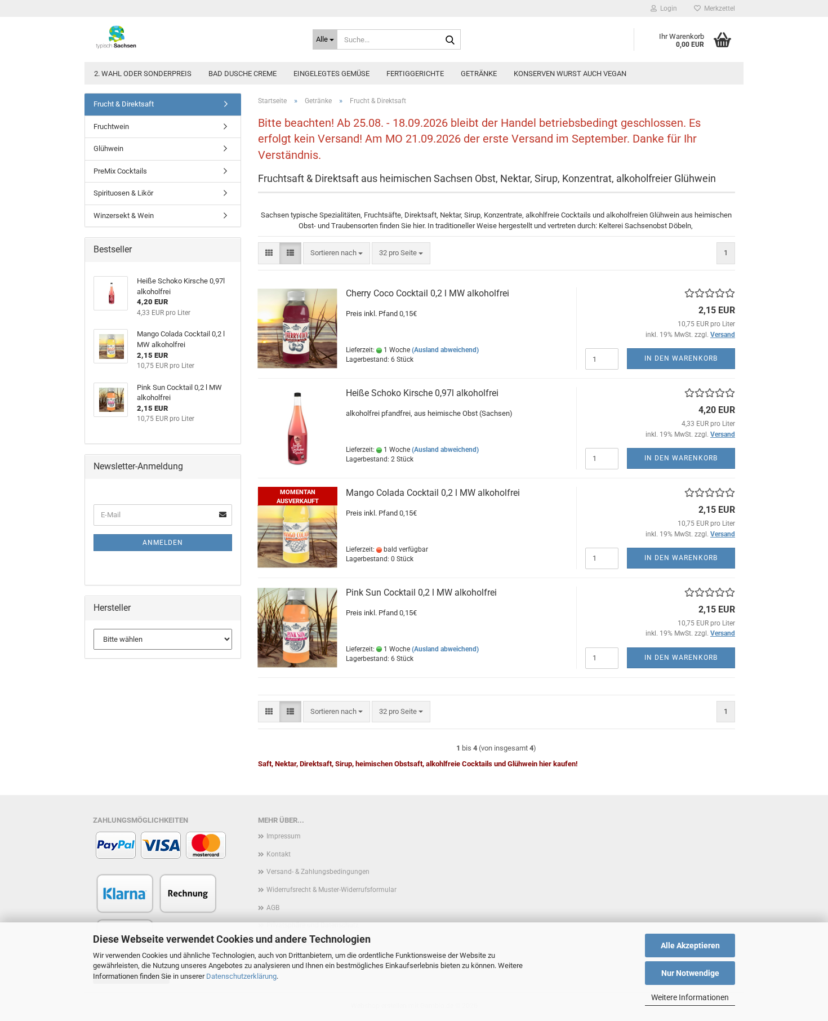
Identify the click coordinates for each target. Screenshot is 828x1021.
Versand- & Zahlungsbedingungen (318, 872)
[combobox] (336, 253)
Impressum (283, 836)
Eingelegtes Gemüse (331, 73)
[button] (269, 253)
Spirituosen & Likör (123, 193)
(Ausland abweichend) (445, 350)
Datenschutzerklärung (241, 976)
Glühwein (108, 148)
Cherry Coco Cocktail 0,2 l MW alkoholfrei (427, 293)
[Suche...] (450, 40)
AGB (272, 908)
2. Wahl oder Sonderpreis (143, 73)
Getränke (479, 73)
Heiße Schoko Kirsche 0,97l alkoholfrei (422, 393)
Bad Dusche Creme (242, 73)
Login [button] (667, 8)
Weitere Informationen (690, 997)
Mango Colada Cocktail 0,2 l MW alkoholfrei (433, 492)
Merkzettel (718, 8)
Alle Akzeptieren (690, 945)
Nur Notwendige (690, 973)
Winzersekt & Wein (124, 215)
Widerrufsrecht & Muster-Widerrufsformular (331, 890)
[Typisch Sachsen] (194, 36)
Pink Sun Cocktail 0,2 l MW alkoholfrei (421, 592)
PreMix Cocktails (120, 171)
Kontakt (278, 854)
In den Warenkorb (681, 358)
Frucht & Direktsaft (124, 104)
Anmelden (163, 543)
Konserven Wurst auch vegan (570, 73)
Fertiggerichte (415, 73)
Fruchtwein (111, 126)
